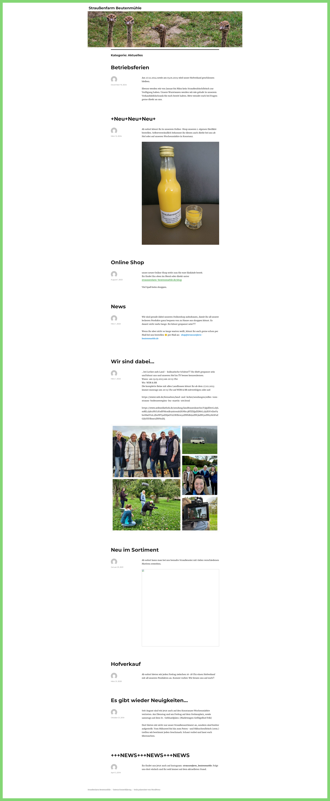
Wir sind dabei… (132, 361)
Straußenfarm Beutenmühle (115, 8)
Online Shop (127, 262)
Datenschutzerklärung (122, 790)
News (118, 306)
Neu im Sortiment (135, 550)
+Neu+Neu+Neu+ (133, 119)
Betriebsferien (130, 67)
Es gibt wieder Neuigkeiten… (149, 700)
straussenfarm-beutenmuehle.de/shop (162, 280)
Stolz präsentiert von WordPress (147, 790)
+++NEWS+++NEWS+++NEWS (150, 755)
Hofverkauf (126, 664)
